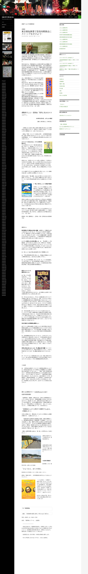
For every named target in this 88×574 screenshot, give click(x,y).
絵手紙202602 (62, 48)
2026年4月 (4, 89)
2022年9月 (4, 151)
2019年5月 (4, 208)
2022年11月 (4, 148)
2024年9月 (4, 117)
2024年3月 (4, 125)
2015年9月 (4, 244)
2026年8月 (4, 83)
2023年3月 (4, 142)
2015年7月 (4, 247)
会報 (60, 90)
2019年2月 (4, 213)
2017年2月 (4, 238)
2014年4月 (4, 261)
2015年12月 (4, 241)
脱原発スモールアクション (65, 128)
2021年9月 (4, 169)
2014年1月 (4, 264)
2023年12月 (4, 129)
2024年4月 (4, 123)
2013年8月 (4, 270)
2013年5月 (4, 273)
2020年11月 (4, 183)
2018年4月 (4, 225)
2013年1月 (4, 278)
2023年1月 (4, 145)
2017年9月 (4, 231)
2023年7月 (4, 135)
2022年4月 (4, 159)
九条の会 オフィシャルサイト (65, 115)
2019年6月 (4, 207)
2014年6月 (4, 259)
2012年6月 (4, 289)
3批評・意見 (62, 83)
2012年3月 (4, 293)
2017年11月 (4, 230)
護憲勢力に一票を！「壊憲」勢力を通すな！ (69, 69)
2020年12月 (4, 182)
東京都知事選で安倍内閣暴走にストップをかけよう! (37, 32)
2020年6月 (4, 190)
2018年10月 (4, 217)
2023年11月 (4, 131)
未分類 (61, 93)
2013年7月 (4, 272)
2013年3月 (4, 275)
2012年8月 (4, 286)
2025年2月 (4, 109)
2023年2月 (4, 143)
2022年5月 (4, 157)
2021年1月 (4, 180)
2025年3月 (4, 108)
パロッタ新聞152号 (63, 41)
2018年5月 (4, 224)
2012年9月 (4, 284)
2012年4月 (4, 292)
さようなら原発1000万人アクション (67, 126)
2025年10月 (4, 97)
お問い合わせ (4, 24)
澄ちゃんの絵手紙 (63, 95)
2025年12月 (4, 94)
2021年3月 (4, 177)
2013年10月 (4, 269)
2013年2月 (4, 276)
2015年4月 (4, 250)
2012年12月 (4, 279)
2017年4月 (4, 236)
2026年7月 (4, 84)
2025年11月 (4, 95)
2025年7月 (4, 101)
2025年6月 (4, 103)
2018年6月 (4, 222)
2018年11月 (4, 216)
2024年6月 (4, 120)
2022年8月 (4, 152)
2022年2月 (4, 162)
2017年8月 (4, 233)
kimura (31, 36)
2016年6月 (4, 239)
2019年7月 (4, 205)
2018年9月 (4, 219)
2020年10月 (4, 185)
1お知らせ (62, 79)
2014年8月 (4, 258)
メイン (3, 22)
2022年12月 (4, 146)
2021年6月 (4, 173)
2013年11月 (4, 267)
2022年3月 (4, 160)
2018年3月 (4, 227)
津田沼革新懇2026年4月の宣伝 (66, 44)
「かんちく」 (62, 104)
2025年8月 (4, 100)
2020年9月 (4, 186)
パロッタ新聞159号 (63, 27)
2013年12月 (4, 265)
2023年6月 (4, 137)
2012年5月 (4, 290)
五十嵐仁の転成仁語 (64, 106)
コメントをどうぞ (63, 57)
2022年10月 (4, 149)
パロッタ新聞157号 (63, 32)
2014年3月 (4, 262)
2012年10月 (4, 282)
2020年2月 (4, 196)
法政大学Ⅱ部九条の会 (8, 17)
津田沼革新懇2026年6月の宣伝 (66, 37)
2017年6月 (4, 234)
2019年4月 (4, 210)
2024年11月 (4, 114)
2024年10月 (4, 115)
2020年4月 (4, 193)
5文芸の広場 (62, 86)
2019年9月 (4, 202)
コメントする (37, 36)
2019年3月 (4, 211)
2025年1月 (4, 111)
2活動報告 (23, 29)
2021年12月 (4, 165)
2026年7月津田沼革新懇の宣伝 (66, 34)
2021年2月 (4, 179)
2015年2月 (4, 253)
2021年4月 (4, 176)
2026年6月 (4, 86)
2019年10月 (4, 200)
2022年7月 (4, 154)
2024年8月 (4, 118)
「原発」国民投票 (63, 124)
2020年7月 (4, 188)
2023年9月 (4, 132)
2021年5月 (4, 174)
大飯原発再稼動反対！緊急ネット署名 (67, 59)
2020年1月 (4, 197)
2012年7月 (4, 287)
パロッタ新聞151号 (63, 46)
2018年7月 (4, 221)
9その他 (61, 88)
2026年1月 (4, 92)
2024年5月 (4, 121)
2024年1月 (4, 128)
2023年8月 (4, 134)
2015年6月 (4, 248)
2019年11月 (4, 199)
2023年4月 (4, 140)
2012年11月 (4, 281)
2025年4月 (4, 106)
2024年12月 (4, 112)
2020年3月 (4, 194)
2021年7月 (4, 171)
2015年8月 (4, 245)
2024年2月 (4, 126)
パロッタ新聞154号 (63, 39)
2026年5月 (4, 87)
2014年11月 (4, 256)
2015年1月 (4, 255)
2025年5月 (4, 104)
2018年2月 (4, 228)
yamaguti (70, 57)
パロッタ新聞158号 (63, 30)
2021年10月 (4, 168)
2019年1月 (4, 214)
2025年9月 (4, 98)
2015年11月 (4, 242)
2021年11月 (4, 166)
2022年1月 (4, 163)
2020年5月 (4, 191)
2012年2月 (4, 295)
